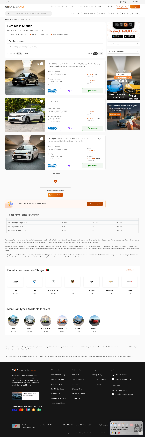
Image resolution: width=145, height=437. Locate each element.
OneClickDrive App (79, 379)
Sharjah (16, 19)
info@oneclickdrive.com (123, 379)
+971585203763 (121, 390)
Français (82, 433)
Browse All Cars (56, 195)
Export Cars (75, 7)
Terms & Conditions (99, 379)
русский (96, 433)
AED (95, 53)
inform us (118, 347)
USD (100, 53)
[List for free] (123, 116)
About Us (75, 375)
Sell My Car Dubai (57, 389)
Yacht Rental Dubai (58, 403)
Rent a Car (54, 7)
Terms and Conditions (46, 356)
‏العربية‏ (75, 433)
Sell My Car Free (122, 7)
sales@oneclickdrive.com (124, 394)
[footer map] (16, 426)
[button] (124, 13)
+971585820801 (121, 375)
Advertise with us (78, 394)
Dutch (89, 433)
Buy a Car (65, 7)
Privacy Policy (60, 356)
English (69, 433)
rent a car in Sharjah (44, 255)
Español (109, 433)
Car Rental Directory (58, 398)
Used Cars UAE (57, 384)
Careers (75, 384)
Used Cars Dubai (57, 379)
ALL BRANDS (131, 270)
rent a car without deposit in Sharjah (29, 257)
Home (9, 19)
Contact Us (76, 398)
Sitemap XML (77, 389)
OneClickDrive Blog (58, 375)
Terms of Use (96, 384)
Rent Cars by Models (16, 41)
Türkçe (103, 433)
